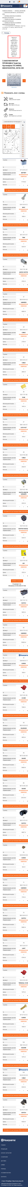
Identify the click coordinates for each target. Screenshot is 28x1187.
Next (24, 80)
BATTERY (23, 173)
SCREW (24, 663)
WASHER (23, 1048)
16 (22, 134)
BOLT (23, 207)
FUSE (23, 397)
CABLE (24, 333)
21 (22, 136)
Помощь (3, 1169)
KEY (24, 563)
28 (22, 146)
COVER (24, 698)
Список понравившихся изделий (18, 2)
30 (22, 150)
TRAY (23, 238)
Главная (3, 1145)
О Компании (4, 1157)
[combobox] (14, 122)
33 (22, 152)
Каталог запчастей (20, 10)
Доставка (9, 2)
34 (22, 154)
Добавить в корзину (17, 581)
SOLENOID (24, 728)
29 (22, 148)
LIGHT (23, 948)
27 (22, 144)
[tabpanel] (14, 80)
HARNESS (23, 302)
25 (22, 140)
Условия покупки (6, 1173)
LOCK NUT (24, 427)
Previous (3, 80)
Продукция (4, 1149)
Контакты (14, 2)
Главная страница (7, 10)
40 (22, 156)
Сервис (3, 1165)
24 (22, 138)
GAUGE (24, 758)
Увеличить (14, 87)
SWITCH (23, 603)
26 (22, 142)
